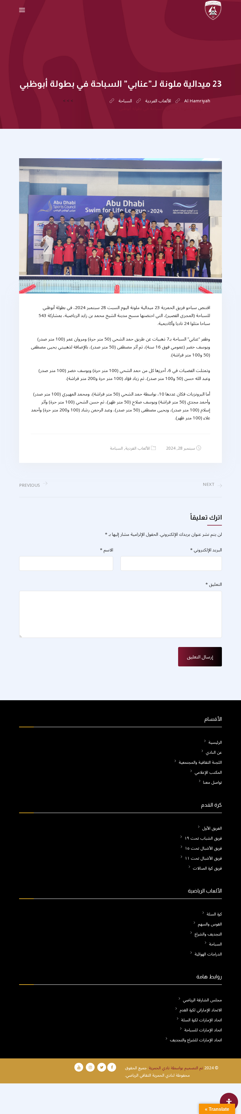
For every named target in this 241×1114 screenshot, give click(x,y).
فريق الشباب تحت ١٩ (203, 838)
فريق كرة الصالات (207, 868)
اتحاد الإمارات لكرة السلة (201, 1020)
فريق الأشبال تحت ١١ (203, 858)
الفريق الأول (212, 828)
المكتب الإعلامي (208, 772)
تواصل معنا (212, 782)
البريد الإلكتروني (206, 550)
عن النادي (214, 752)
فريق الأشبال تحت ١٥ (203, 848)
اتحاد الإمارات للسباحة (203, 1030)
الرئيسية (215, 742)
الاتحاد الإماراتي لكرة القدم (201, 1010)
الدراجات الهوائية (208, 954)
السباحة (116, 448)
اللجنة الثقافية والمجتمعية (200, 762)
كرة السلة (214, 914)
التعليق (213, 584)
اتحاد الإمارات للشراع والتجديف (196, 1040)
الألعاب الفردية (137, 448)
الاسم (106, 550)
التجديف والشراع (208, 934)
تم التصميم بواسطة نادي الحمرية (176, 1068)
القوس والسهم (210, 924)
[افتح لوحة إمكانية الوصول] (229, 1102)
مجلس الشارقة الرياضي (202, 1000)
